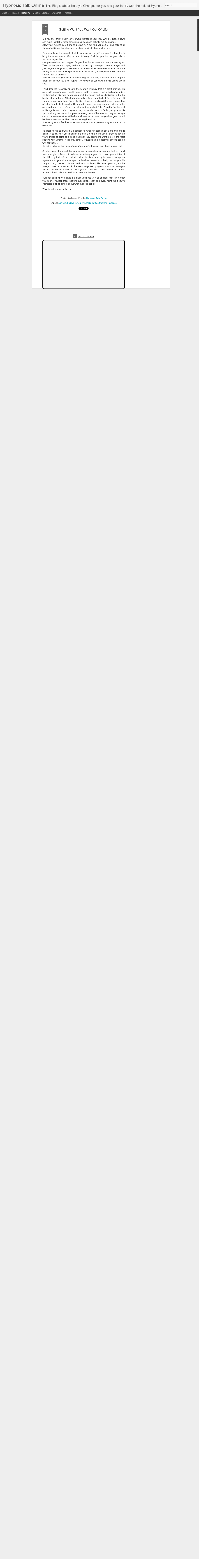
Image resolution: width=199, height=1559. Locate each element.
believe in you (74, 202)
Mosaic (36, 12)
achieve (62, 202)
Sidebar (45, 12)
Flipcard (15, 12)
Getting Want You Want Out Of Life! (84, 29)
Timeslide (68, 12)
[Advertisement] (141, 73)
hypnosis (86, 202)
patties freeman (99, 202)
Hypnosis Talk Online (96, 198)
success (113, 202)
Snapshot (56, 12)
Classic (5, 12)
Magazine (25, 12)
